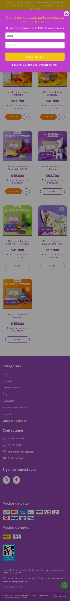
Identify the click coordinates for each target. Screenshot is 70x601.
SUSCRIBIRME (35, 57)
